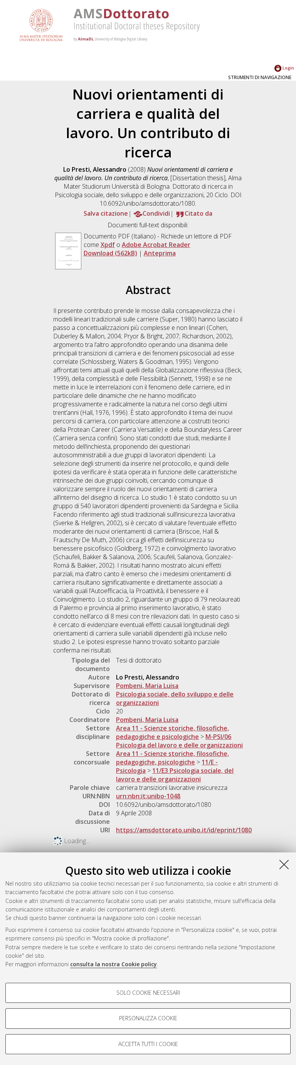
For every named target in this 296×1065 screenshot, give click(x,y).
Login (287, 68)
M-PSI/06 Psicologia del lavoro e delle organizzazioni (179, 740)
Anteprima (160, 253)
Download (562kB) (110, 253)
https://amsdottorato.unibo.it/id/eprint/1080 (184, 830)
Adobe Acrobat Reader (156, 244)
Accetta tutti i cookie (148, 1044)
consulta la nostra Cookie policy (113, 964)
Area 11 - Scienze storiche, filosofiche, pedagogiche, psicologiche (172, 757)
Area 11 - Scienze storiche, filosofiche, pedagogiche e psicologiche (172, 732)
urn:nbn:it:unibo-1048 (148, 796)
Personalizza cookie (148, 1018)
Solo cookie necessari (148, 992)
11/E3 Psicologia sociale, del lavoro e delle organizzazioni (175, 774)
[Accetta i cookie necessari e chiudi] (284, 864)
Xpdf (108, 244)
